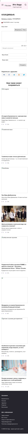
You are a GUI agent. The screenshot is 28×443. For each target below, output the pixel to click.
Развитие (4, 405)
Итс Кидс (17, 5)
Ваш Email (5, 54)
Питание (4, 400)
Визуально (18, 29)
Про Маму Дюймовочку (9, 195)
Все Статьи (4, 417)
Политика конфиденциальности (10, 424)
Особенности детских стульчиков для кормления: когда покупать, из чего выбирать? (13, 347)
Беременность (5, 398)
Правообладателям (7, 421)
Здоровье (4, 403)
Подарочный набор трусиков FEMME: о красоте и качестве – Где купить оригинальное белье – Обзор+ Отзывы (14, 266)
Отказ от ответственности (8, 419)
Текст (24, 29)
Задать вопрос (5, 415)
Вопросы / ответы (7, 19)
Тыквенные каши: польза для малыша (14, 156)
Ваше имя (5, 60)
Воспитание (5, 407)
